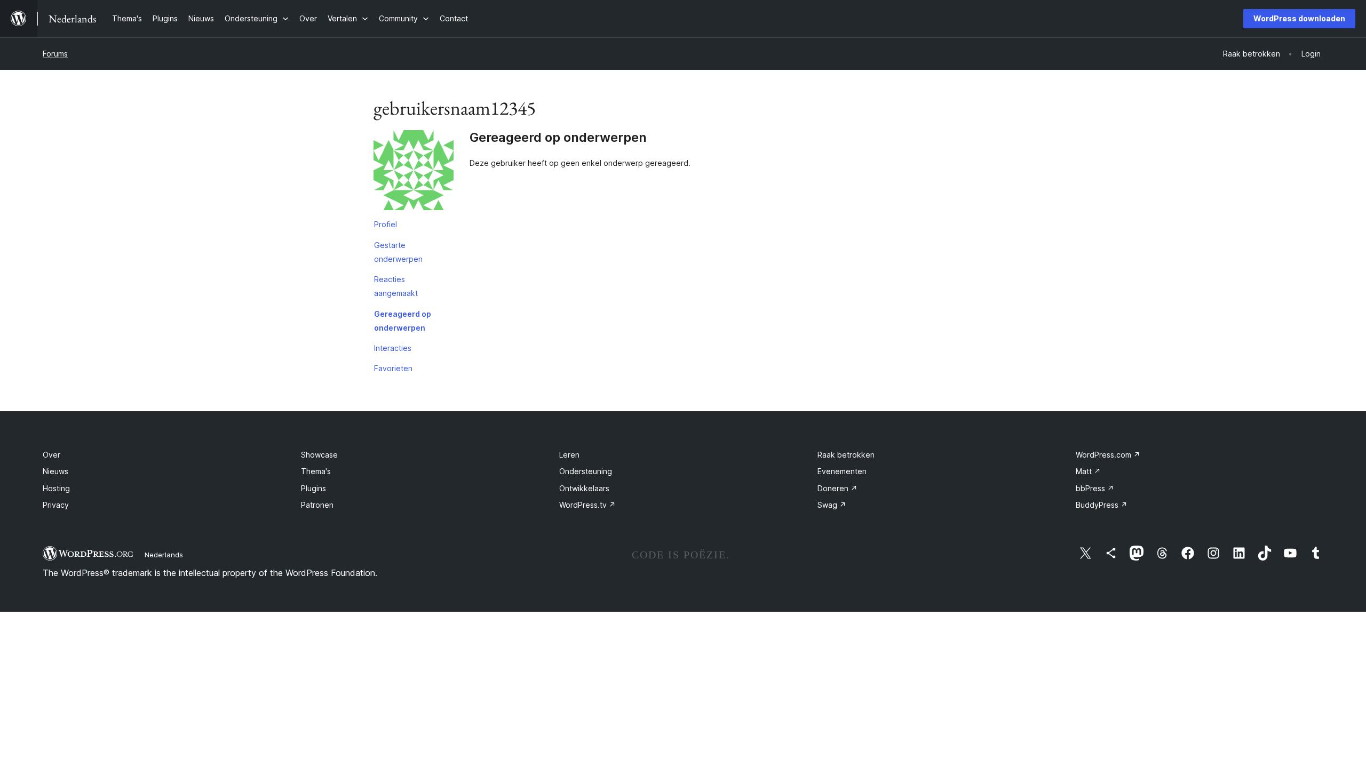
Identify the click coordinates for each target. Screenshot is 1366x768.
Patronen (317, 504)
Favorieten (393, 368)
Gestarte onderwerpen (398, 252)
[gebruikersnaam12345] (414, 172)
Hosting (56, 488)
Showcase (319, 454)
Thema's (316, 471)
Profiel (385, 224)
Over (51, 454)
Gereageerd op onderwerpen (402, 320)
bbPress (1095, 488)
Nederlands (164, 554)
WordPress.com (1108, 454)
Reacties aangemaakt (396, 286)
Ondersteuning (585, 471)
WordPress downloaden (1299, 18)
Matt (1088, 471)
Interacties (392, 348)
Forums (55, 53)
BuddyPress (1101, 504)
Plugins (313, 488)
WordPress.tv (587, 504)
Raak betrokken (846, 454)
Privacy (56, 504)
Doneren (837, 488)
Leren (569, 454)
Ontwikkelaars (584, 488)
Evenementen (842, 471)
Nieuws (55, 471)
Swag (831, 504)
